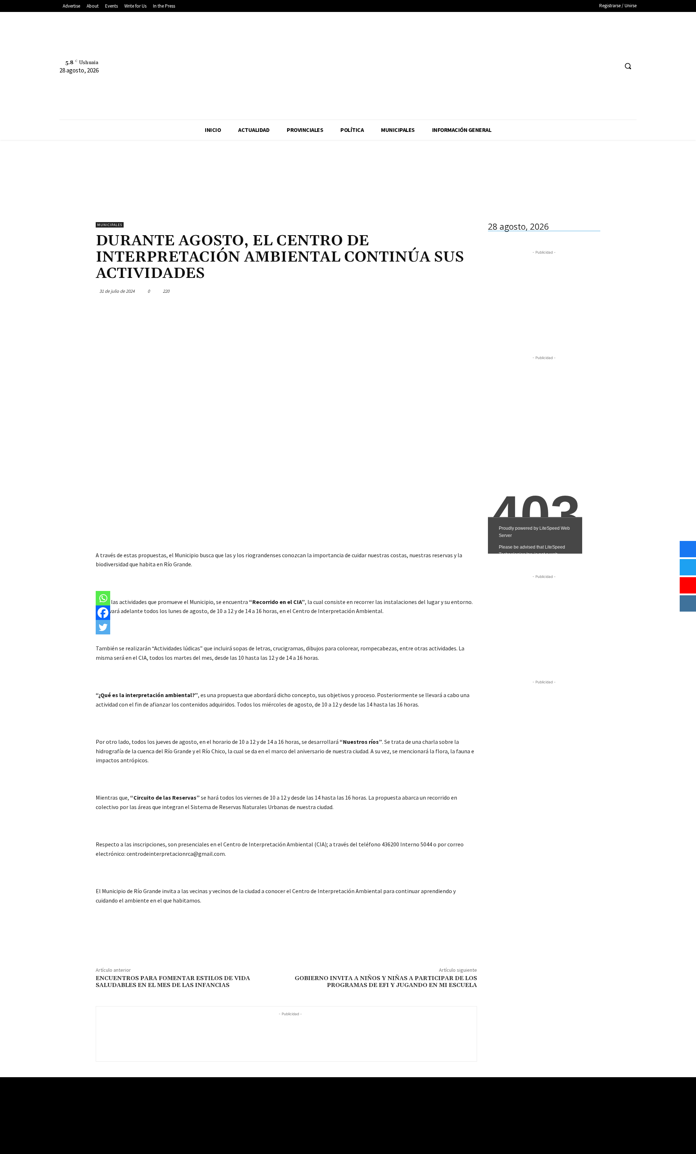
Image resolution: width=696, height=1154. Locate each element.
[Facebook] (585, 66)
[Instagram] (599, 66)
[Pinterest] (435, 291)
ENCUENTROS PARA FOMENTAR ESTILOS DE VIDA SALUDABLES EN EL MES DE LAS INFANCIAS (173, 982)
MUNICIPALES (109, 224)
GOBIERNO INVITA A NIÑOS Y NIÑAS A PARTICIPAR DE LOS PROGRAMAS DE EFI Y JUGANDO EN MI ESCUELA (386, 982)
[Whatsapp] (103, 598)
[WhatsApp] (452, 291)
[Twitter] (612, 66)
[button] (628, 66)
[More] (469, 291)
